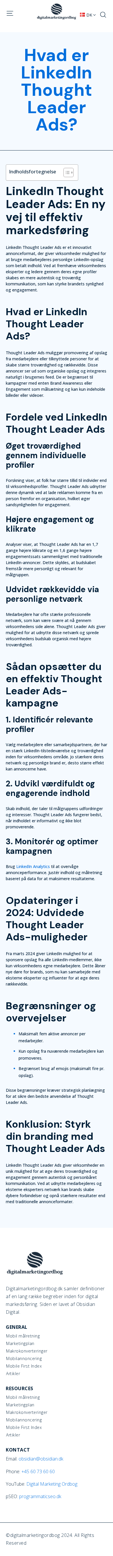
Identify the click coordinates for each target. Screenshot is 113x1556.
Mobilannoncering (24, 1359)
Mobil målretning (23, 1336)
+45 (38, 1471)
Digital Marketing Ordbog (51, 1484)
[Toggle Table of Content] (65, 172)
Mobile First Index (24, 1366)
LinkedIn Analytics (33, 866)
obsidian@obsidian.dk (41, 1459)
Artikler (13, 1374)
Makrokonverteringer (27, 1351)
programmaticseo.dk (40, 1496)
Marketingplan (20, 1344)
